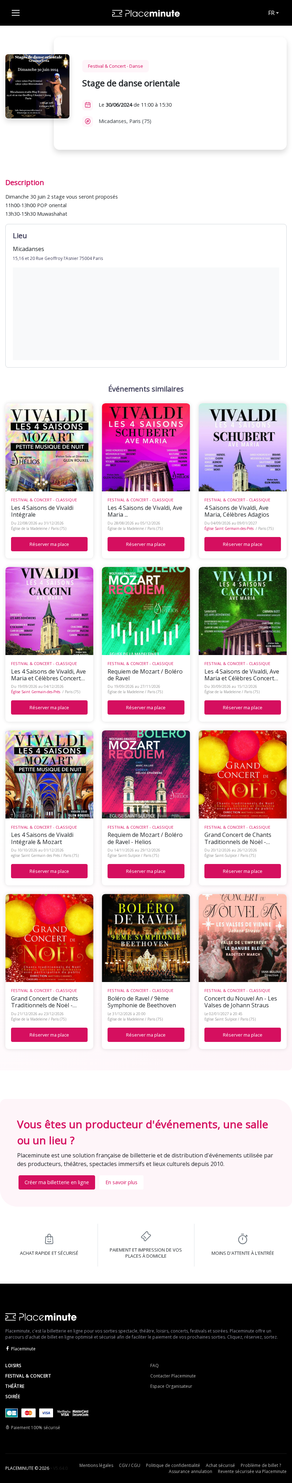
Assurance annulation (190, 1471)
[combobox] (273, 13)
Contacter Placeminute (173, 1376)
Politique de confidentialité (173, 1465)
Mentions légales (96, 1465)
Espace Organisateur (171, 1386)
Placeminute (23, 1349)
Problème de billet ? (261, 1465)
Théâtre (15, 1386)
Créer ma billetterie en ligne (57, 1182)
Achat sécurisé (220, 1465)
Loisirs (13, 1365)
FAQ (154, 1365)
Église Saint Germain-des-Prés (229, 528)
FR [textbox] (271, 13)
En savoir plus (121, 1182)
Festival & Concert (28, 1376)
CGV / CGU (129, 1465)
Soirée (12, 1396)
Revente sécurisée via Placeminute (252, 1471)
